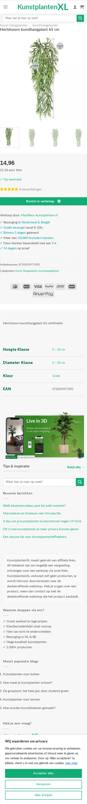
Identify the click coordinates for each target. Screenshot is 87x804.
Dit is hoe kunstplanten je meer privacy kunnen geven (41, 529)
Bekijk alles (74, 467)
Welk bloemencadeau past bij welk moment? (34, 505)
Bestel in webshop (40, 201)
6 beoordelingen (30, 189)
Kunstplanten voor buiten (21, 674)
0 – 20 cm (58, 362)
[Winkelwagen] (82, 6)
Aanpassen (43, 784)
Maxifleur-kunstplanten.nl (39, 215)
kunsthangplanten (45, 25)
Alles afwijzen (44, 795)
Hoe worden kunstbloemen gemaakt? (29, 708)
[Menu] (5, 7)
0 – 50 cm (58, 349)
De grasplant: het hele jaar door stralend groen (36, 691)
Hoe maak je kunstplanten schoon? (27, 682)
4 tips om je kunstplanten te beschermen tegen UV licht (42, 521)
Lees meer (71, 763)
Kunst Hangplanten (14, 25)
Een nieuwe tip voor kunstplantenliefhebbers (35, 536)
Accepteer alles (43, 773)
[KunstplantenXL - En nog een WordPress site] (43, 7)
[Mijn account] (75, 6)
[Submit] (80, 18)
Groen (56, 375)
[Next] (81, 79)
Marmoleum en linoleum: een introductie (32, 513)
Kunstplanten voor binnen (21, 699)
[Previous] (6, 79)
